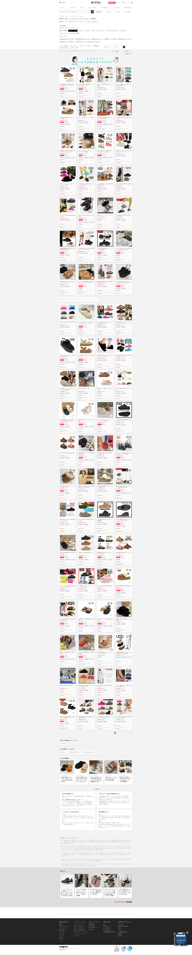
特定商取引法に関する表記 (123, 926)
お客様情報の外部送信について (124, 931)
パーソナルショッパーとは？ (79, 924)
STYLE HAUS (91, 929)
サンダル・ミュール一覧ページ (77, 16)
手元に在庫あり (65, 47)
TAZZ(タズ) (72, 41)
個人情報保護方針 (62, 949)
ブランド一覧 (61, 931)
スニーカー (81, 30)
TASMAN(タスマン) (64, 41)
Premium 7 (81, 498)
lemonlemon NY (63, 728)
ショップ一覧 (76, 935)
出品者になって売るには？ (79, 926)
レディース (72, 7)
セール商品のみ (65, 45)
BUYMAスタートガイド (107, 926)
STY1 (117, 664)
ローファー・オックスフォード (112, 30)
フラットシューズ (100, 30)
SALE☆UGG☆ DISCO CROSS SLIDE (67, 322)
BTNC (61, 431)
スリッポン (87, 30)
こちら (67, 804)
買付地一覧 (61, 937)
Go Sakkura (62, 96)
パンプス (93, 30)
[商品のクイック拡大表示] (71, 68)
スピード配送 (75, 47)
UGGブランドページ (64, 16)
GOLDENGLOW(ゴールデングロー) (83, 39)
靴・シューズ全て (63, 30)
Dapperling (118, 631)
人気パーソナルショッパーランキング (81, 931)
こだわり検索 (127, 11)
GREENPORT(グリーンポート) (124, 39)
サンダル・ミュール (73, 30)
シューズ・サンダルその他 (73, 33)
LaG (79, 162)
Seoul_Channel (119, 531)
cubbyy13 (99, 96)
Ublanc (80, 227)
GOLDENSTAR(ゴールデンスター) (67, 39)
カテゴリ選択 (108, 11)
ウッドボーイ (119, 597)
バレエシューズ (123, 30)
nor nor (80, 398)
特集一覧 (61, 924)
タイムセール (75, 45)
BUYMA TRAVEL (92, 925)
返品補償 (67, 91)
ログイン (118, 2)
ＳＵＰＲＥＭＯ (63, 367)
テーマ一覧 (61, 935)
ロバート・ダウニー (101, 129)
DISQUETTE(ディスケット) (97, 39)
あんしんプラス (112, 801)
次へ (127, 732)
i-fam (80, 465)
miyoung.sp (81, 96)
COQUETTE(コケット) (80, 41)
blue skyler (62, 334)
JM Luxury (81, 597)
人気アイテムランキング (63, 926)
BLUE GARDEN (119, 498)
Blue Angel (118, 162)
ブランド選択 (117, 11)
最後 (131, 732)
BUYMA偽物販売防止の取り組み (109, 931)
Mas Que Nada (63, 564)
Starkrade (99, 664)
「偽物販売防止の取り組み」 (70, 799)
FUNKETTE (107, 39)
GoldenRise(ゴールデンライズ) (93, 41)
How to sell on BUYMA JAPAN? (79, 929)
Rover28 (118, 260)
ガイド (104, 924)
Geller (98, 260)
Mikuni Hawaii (119, 564)
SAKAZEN (81, 431)
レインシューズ (63, 33)
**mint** (61, 293)
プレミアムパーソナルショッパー (80, 933)
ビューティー (117, 7)
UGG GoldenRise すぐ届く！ (84, 388)
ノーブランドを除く (86, 45)
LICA (61, 664)
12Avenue (99, 227)
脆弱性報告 (120, 933)
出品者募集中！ (112, 2)
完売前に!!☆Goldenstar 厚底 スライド (86, 552)
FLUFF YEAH (114, 39)
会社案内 (119, 935)
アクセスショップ (63, 129)
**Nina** (118, 334)
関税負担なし (97, 45)
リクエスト (128, 7)
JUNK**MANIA (63, 260)
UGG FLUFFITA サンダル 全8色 (86, 117)
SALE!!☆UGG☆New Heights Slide (67, 452)
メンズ (81, 7)
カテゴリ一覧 (61, 933)
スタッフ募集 (120, 924)
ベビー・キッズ (92, 7)
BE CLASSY (99, 728)
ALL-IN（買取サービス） (93, 927)
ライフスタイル (105, 7)
